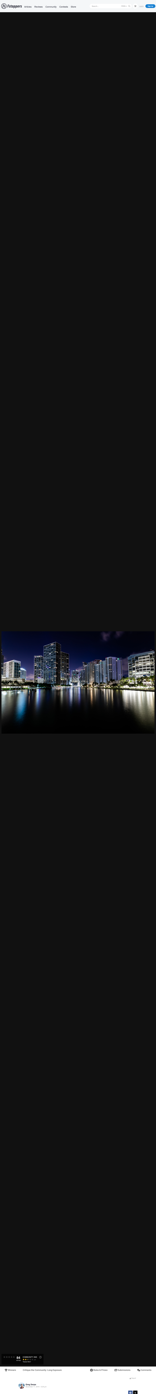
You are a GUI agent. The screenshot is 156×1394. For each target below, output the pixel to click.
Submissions (123, 1370)
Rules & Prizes (100, 1370)
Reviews (38, 6)
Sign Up (150, 6)
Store (73, 6)
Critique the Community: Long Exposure (42, 1370)
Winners (11, 1370)
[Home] (11, 6)
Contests (63, 6)
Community (51, 6)
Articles (28, 6)
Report (133, 1378)
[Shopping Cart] (135, 6)
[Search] (129, 6)
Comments (145, 1370)
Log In (141, 6)
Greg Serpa (31, 1384)
